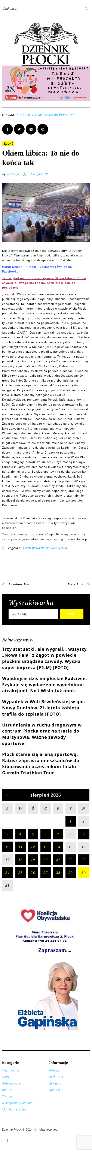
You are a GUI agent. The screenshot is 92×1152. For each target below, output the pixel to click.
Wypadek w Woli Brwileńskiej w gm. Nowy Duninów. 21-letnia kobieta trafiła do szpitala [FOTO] (43, 708)
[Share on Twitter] (19, 129)
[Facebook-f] (7, 1140)
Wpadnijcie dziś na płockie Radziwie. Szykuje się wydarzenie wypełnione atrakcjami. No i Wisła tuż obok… (44, 685)
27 (45, 872)
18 (20, 859)
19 (33, 859)
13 (45, 847)
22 (70, 859)
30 (84, 872)
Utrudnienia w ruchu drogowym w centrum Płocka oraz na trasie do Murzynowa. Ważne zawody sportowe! (42, 734)
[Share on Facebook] (7, 129)
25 (20, 872)
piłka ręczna (58, 548)
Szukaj (71, 614)
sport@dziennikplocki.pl (70, 539)
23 (84, 859)
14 (58, 847)
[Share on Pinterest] (42, 129)
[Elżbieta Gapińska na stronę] (46, 1029)
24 (7, 872)
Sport (8, 143)
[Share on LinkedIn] (31, 129)
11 (20, 847)
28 (58, 872)
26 (33, 872)
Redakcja (12, 174)
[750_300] (46, 68)
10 (7, 847)
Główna (8, 115)
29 (70, 872)
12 (33, 847)
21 (58, 859)
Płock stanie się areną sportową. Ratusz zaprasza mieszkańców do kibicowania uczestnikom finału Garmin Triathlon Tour (40, 763)
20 (45, 859)
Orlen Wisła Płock (36, 548)
